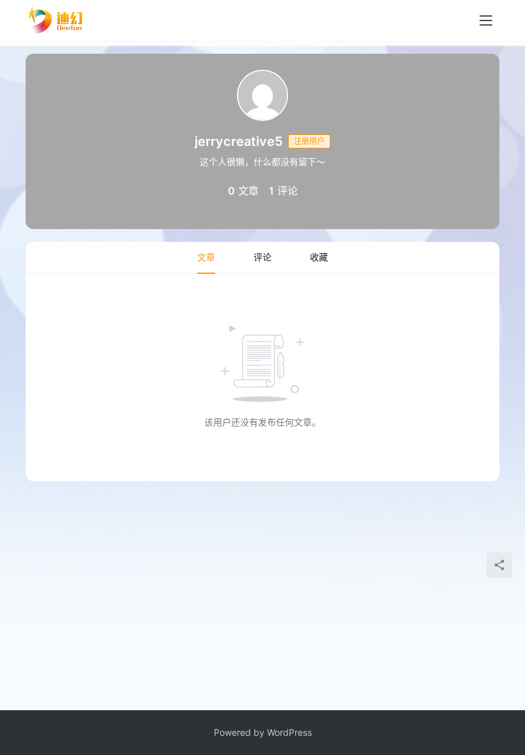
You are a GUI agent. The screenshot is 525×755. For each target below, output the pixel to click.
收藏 (319, 256)
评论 (262, 256)
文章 (206, 256)
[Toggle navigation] (485, 20)
